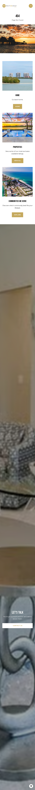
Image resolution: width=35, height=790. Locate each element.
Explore (17, 215)
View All (17, 160)
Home (17, 106)
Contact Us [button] (17, 625)
